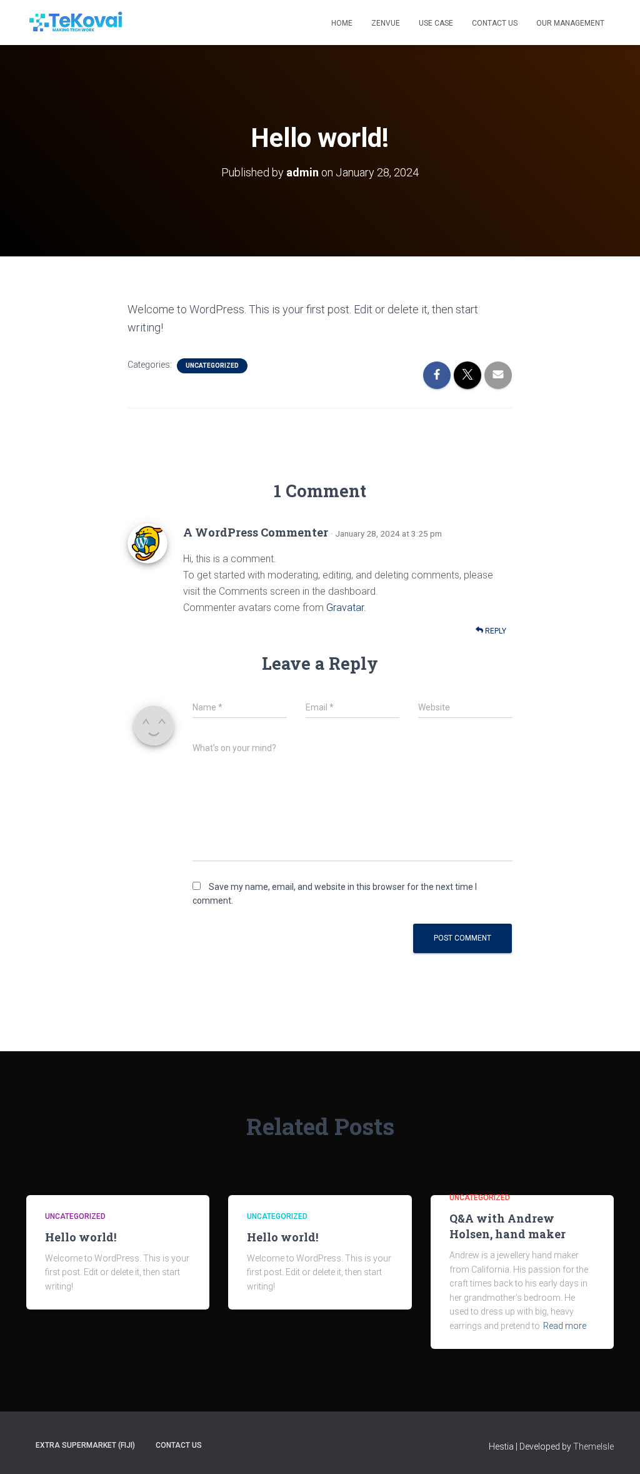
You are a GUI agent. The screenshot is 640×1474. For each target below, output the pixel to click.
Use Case (436, 23)
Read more (564, 1326)
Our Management (570, 23)
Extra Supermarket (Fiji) (85, 1445)
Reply (494, 631)
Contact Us (495, 23)
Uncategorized (212, 365)
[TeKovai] (75, 22)
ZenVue (385, 23)
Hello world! (80, 1236)
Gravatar (345, 607)
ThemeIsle (593, 1446)
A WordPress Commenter (255, 532)
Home (341, 23)
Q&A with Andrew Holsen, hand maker (507, 1226)
